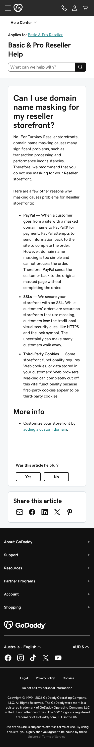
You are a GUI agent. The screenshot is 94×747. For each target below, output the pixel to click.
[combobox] (41, 67)
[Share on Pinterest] (69, 512)
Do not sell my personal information (47, 687)
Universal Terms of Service (46, 736)
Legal (24, 678)
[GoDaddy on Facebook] (8, 660)
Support (11, 555)
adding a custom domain (45, 429)
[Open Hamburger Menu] (6, 8)
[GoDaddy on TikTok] (33, 660)
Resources (13, 568)
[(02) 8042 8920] (64, 8)
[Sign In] (74, 8)
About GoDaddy (18, 542)
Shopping (12, 607)
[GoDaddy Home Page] (25, 625)
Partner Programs (19, 581)
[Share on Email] (19, 512)
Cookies (68, 678)
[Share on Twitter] (57, 512)
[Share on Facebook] (32, 512)
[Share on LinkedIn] (44, 512)
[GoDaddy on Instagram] (21, 660)
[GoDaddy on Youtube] (58, 660)
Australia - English (20, 647)
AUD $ (78, 647)
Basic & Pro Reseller (45, 35)
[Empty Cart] (85, 8)
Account (11, 594)
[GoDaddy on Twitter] (46, 660)
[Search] (80, 67)
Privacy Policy (45, 678)
